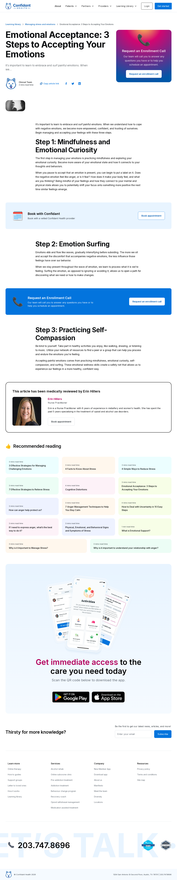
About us (98, 780)
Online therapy (14, 769)
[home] (18, 6)
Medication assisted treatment (64, 807)
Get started (163, 6)
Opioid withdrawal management (65, 802)
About (58, 6)
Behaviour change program (63, 791)
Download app (100, 774)
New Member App (102, 769)
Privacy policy (143, 769)
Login (147, 6)
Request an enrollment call (143, 74)
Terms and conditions (147, 774)
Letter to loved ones (17, 785)
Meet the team (100, 791)
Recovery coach (58, 796)
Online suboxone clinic (61, 774)
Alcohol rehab (57, 769)
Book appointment (151, 215)
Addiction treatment (60, 785)
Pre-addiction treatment (61, 780)
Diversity (98, 796)
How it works (13, 791)
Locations (98, 802)
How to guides (14, 774)
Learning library (15, 796)
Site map (141, 780)
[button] (71, 6)
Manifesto (98, 785)
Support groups (15, 780)
